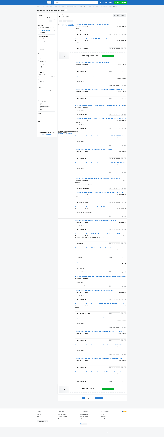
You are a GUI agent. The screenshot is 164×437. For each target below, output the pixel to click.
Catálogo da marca (62, 423)
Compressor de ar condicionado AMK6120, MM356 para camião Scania (92, 62)
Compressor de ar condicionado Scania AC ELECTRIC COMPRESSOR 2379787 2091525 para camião (99, 303)
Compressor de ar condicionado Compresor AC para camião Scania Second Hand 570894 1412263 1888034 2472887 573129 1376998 (107, 344)
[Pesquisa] (55, 2)
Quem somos (39, 414)
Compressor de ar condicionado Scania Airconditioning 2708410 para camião (94, 262)
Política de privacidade (62, 416)
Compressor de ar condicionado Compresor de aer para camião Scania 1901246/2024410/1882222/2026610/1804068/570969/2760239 (107, 135)
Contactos (39, 418)
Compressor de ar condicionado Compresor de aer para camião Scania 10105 (94, 290)
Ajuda (38, 416)
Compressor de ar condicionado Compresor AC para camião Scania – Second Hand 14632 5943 (98, 358)
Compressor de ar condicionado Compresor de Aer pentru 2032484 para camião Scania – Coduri (98, 371)
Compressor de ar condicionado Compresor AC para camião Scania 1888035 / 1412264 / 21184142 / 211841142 (101, 331)
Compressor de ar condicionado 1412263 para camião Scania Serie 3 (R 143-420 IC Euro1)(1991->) (99, 192)
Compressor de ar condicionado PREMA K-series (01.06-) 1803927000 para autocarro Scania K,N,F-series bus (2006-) (103, 276)
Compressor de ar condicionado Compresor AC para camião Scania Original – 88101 (95, 220)
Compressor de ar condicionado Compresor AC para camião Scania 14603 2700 (94, 317)
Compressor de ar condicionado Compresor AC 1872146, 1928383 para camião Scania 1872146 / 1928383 (100, 118)
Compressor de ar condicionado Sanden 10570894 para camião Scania (92, 38)
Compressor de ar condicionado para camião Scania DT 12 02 (90, 206)
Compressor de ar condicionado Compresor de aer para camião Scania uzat (93, 149)
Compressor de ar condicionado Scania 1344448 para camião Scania (92, 24)
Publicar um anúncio (108, 55)
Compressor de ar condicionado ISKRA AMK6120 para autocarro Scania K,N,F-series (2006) (97, 233)
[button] (122, 34)
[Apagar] (54, 19)
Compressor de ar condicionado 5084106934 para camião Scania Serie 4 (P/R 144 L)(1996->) (97, 178)
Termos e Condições (62, 414)
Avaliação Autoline (62, 420)
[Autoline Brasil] (41, 2)
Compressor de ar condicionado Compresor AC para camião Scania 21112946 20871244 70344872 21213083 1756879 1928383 (105, 105)
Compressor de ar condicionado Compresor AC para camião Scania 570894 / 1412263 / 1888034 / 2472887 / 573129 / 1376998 (105, 76)
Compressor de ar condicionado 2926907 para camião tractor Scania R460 (93, 247)
